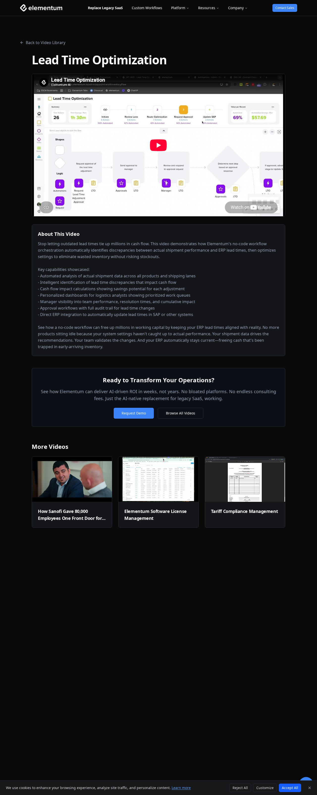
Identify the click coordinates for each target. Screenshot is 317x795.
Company (236, 7)
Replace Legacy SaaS (105, 7)
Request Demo (134, 413)
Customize (265, 787)
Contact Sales (284, 8)
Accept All (290, 787)
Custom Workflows (147, 7)
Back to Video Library (45, 42)
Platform (178, 7)
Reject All (240, 787)
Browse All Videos (180, 413)
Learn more (181, 787)
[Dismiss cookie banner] (309, 787)
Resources (206, 7)
